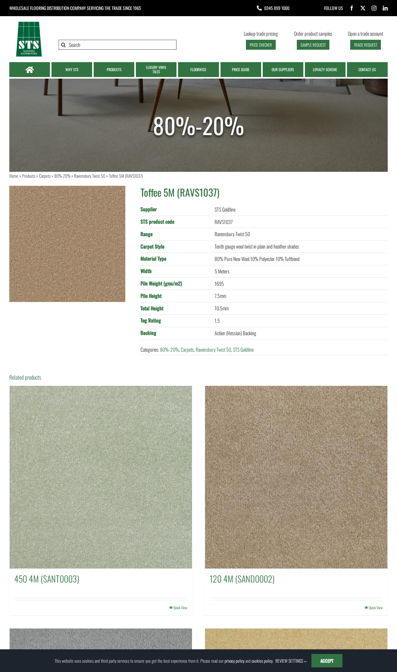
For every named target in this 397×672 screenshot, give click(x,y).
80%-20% (62, 175)
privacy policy (234, 660)
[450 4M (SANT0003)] (101, 477)
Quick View (180, 607)
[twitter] (362, 8)
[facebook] (351, 8)
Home (13, 175)
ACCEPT (326, 660)
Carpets (45, 175)
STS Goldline (243, 349)
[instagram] (374, 8)
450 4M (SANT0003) (46, 578)
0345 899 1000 (276, 8)
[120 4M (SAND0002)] (296, 477)
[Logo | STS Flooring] (29, 23)
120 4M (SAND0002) (242, 578)
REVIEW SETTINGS (289, 660)
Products (28, 175)
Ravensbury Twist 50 (89, 175)
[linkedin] (385, 8)
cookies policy (262, 660)
